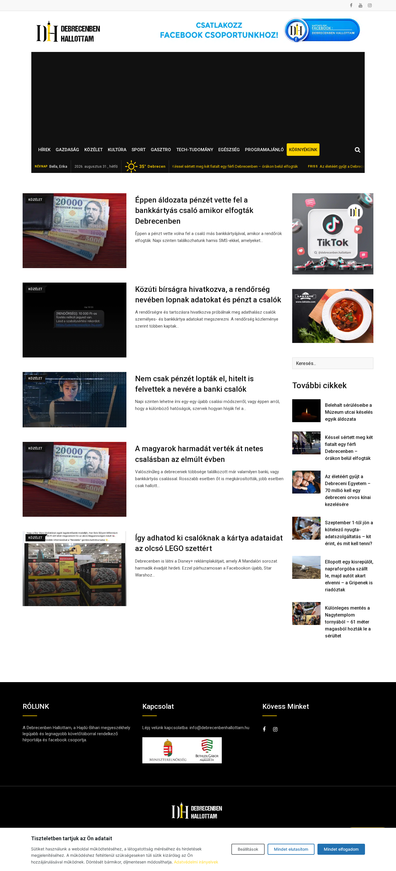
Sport (139, 149)
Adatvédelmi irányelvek (196, 861)
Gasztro (161, 149)
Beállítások (248, 849)
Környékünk (303, 149)
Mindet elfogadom (341, 849)
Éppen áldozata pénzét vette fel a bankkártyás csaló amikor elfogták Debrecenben (194, 210)
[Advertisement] (198, 95)
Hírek (44, 149)
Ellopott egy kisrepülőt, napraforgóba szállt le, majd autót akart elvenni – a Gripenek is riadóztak (349, 575)
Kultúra (117, 149)
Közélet (93, 149)
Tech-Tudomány (194, 149)
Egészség (229, 149)
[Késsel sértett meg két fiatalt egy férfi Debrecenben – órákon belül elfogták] (306, 442)
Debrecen (152, 166)
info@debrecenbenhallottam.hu (219, 727)
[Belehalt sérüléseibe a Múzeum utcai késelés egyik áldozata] (306, 410)
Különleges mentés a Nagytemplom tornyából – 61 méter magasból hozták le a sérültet (348, 622)
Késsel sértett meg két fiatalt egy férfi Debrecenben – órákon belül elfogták (212, 166)
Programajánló (264, 149)
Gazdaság (67, 149)
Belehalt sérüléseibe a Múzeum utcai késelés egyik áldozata (349, 412)
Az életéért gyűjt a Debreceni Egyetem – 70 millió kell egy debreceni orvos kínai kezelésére (348, 490)
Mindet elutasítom (291, 849)
